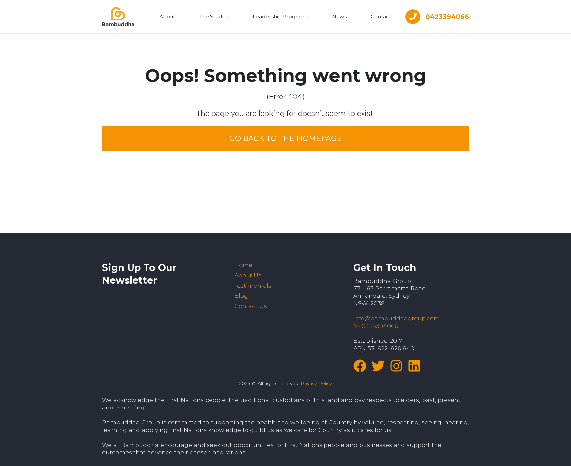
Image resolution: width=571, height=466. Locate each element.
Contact (381, 16)
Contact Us (250, 305)
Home (243, 264)
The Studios (214, 16)
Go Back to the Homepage (285, 138)
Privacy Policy (316, 383)
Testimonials (252, 285)
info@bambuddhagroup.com (396, 318)
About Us (247, 275)
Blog (241, 295)
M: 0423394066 (375, 325)
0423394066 (447, 16)
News (339, 16)
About (167, 16)
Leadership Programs (280, 16)
